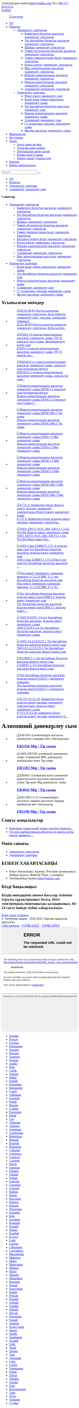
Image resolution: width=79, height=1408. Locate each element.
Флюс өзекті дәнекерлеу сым (43, 96)
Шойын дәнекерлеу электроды (45, 47)
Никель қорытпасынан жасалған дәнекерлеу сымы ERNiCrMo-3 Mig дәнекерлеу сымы (40, 495)
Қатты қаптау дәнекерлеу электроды (48, 64)
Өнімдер (14, 26)
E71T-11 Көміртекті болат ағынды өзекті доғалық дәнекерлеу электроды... (43, 520)
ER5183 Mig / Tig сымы (36, 768)
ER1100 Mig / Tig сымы (36, 812)
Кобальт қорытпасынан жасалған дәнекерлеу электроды (46, 77)
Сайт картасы (10, 925)
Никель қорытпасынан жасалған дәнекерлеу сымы (46, 115)
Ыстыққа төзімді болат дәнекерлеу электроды (47, 239)
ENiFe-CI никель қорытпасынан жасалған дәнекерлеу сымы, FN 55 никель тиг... (39, 352)
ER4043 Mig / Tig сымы (36, 790)
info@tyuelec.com (40, 3)
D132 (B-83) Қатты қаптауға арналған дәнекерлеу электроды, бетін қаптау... (41, 326)
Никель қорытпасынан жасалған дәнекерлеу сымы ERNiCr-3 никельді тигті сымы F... (41, 399)
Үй (11, 23)
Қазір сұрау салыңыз (15, 915)
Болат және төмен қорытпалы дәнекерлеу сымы (44, 101)
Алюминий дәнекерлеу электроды (47, 89)
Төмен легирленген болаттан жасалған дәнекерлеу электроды (50, 52)
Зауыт (13, 141)
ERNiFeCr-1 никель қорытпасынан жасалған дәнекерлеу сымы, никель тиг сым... (43, 376)
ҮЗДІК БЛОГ (30, 925)
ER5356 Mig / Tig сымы (36, 746)
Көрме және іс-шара (30, 154)
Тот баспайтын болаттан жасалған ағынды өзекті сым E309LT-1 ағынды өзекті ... (41, 607)
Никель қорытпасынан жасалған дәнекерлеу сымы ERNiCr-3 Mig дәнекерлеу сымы (38, 471)
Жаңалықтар (17, 134)
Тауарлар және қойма (31, 148)
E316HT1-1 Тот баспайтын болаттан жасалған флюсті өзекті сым (40, 666)
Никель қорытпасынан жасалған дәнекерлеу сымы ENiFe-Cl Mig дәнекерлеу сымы (38, 447)
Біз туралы (16, 137)
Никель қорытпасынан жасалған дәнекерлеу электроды (46, 83)
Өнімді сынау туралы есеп (34, 158)
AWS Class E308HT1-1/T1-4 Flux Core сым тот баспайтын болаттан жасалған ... (42, 563)
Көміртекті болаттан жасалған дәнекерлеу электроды (44, 35)
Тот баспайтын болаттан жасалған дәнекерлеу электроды (47, 42)
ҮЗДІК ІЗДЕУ (51, 925)
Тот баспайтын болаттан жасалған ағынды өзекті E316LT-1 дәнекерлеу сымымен (40, 689)
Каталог (14, 161)
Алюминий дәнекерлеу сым (43, 120)
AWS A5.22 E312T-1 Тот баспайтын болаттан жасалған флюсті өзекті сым (41, 650)
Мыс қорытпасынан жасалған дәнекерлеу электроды (44, 70)
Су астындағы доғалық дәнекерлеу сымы (44, 291)
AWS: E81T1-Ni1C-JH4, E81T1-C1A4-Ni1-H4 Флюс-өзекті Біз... (42, 537)
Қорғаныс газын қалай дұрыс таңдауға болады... (40, 828)
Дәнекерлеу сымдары (31, 92)
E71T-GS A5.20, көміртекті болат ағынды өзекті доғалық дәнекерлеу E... (42, 714)
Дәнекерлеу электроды (32, 30)
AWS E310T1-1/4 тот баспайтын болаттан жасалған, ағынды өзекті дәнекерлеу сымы (39, 631)
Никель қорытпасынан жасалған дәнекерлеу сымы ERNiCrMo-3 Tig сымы (39, 423)
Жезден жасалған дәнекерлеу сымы (48, 130)
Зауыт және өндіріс (29, 144)
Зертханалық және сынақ (33, 151)
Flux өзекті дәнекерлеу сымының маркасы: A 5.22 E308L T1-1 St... (38, 585)
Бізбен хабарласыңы (22, 165)
